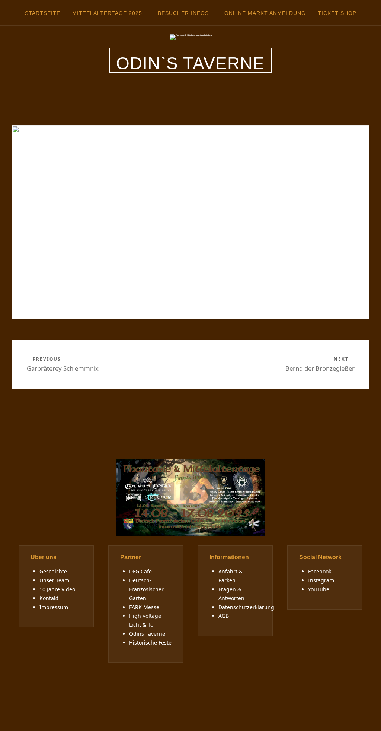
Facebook (319, 571)
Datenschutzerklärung (246, 607)
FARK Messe (144, 607)
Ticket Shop (337, 13)
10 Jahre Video (57, 589)
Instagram (321, 580)
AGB (223, 615)
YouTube (318, 589)
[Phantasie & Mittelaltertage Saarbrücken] (191, 37)
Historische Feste (150, 642)
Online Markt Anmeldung (265, 13)
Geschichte (53, 571)
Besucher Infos (183, 13)
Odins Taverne (147, 633)
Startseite (42, 13)
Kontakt (48, 598)
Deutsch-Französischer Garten (146, 589)
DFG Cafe (140, 571)
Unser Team (54, 580)
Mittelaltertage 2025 (107, 13)
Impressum (53, 607)
